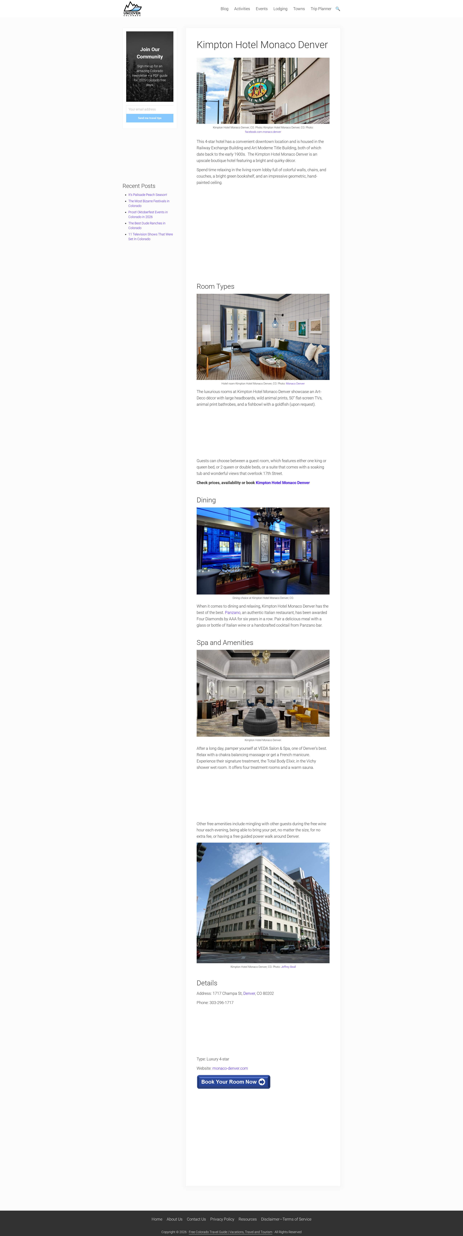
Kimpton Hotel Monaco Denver (283, 482)
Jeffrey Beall (288, 966)
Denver (249, 993)
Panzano (232, 612)
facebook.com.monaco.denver (263, 131)
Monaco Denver (295, 383)
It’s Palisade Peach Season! (147, 195)
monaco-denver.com (230, 1068)
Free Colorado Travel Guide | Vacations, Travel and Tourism (230, 1232)
